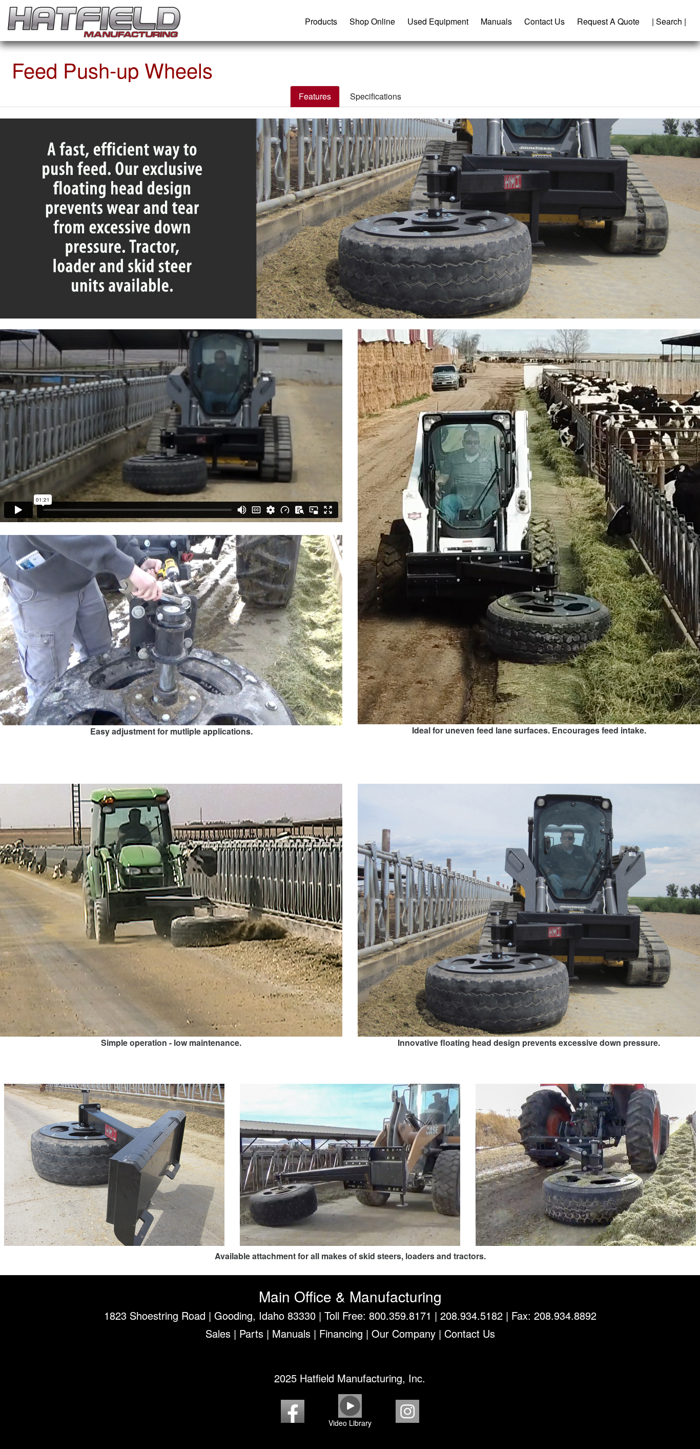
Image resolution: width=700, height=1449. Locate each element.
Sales (218, 1333)
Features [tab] (315, 96)
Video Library (350, 1423)
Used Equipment (437, 21)
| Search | (669, 21)
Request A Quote (608, 21)
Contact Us (544, 21)
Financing (341, 1333)
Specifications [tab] (375, 96)
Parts (251, 1333)
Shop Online (372, 21)
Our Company (404, 1333)
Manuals (496, 21)
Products (321, 21)
